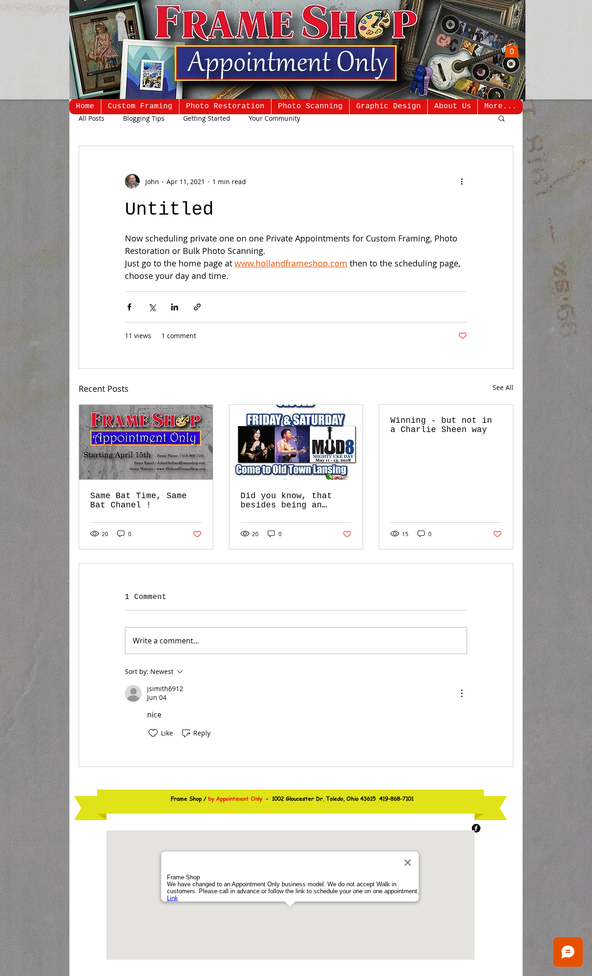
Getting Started (206, 118)
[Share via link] (197, 307)
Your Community (274, 118)
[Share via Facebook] (129, 307)
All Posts (92, 118)
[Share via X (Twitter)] (152, 307)
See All (503, 387)
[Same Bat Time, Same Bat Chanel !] (146, 442)
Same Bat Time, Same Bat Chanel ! (138, 500)
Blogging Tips (144, 118)
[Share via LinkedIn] (174, 307)
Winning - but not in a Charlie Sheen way (441, 425)
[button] (511, 48)
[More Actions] (461, 693)
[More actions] (461, 181)
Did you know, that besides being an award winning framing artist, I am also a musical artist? (293, 500)
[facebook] (476, 828)
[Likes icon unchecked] (153, 733)
